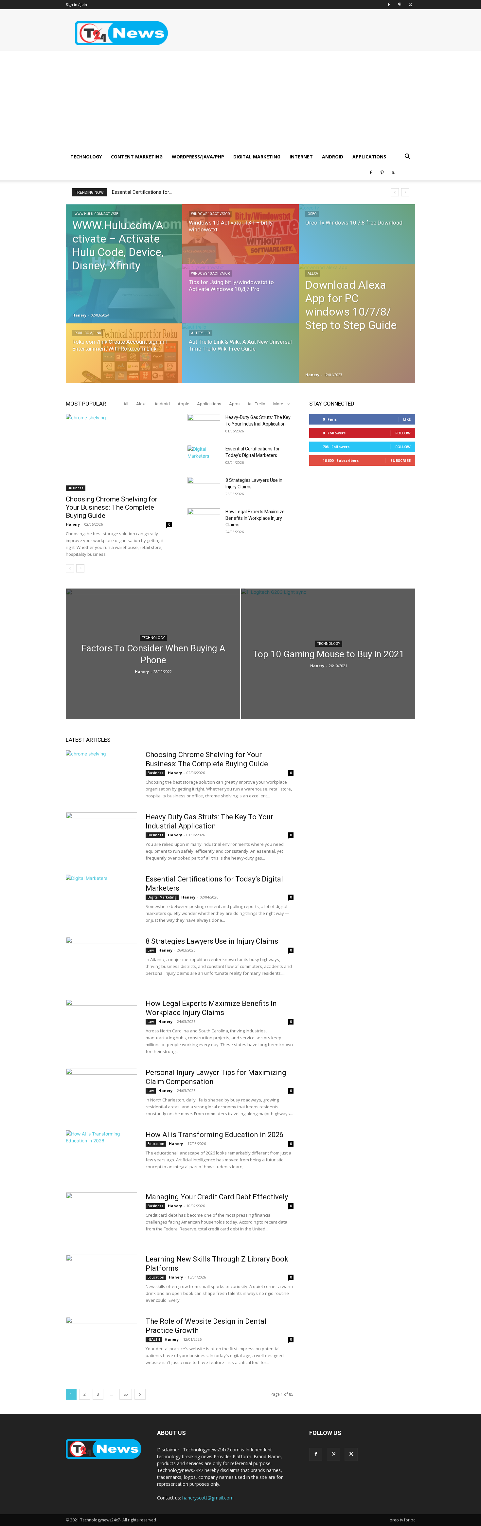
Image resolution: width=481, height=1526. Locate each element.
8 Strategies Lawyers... (136, 192)
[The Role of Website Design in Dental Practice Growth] (101, 1341)
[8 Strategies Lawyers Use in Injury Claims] (203, 488)
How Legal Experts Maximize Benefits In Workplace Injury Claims (255, 518)
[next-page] (80, 568)
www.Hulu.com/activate (96, 214)
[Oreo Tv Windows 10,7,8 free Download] (357, 240)
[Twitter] (410, 4)
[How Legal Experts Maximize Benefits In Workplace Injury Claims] (203, 519)
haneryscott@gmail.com (208, 1498)
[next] (405, 192)
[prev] (395, 192)
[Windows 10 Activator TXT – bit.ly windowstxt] (240, 240)
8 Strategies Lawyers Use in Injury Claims (212, 941)
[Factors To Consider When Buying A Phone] (153, 654)
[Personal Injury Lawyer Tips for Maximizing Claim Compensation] (101, 1092)
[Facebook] (389, 4)
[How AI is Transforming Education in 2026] (101, 1154)
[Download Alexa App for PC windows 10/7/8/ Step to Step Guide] (357, 323)
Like (407, 419)
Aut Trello (200, 333)
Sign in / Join (76, 4)
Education (156, 1143)
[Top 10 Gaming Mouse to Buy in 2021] (328, 664)
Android (332, 157)
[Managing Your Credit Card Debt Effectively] (101, 1217)
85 (125, 1394)
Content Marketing (137, 157)
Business (75, 488)
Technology (86, 157)
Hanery (79, 315)
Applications (369, 157)
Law (151, 950)
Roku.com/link (88, 333)
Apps (234, 403)
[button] (407, 157)
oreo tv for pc (402, 1520)
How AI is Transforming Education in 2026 (214, 1135)
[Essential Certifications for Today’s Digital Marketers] (203, 456)
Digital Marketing (256, 157)
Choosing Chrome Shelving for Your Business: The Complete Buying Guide (111, 507)
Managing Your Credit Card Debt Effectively (217, 1197)
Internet (301, 157)
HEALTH (154, 1339)
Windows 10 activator (210, 214)
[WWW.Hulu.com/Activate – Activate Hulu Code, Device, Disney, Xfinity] (124, 263)
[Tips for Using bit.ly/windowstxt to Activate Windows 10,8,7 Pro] (240, 300)
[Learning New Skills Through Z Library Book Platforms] (101, 1279)
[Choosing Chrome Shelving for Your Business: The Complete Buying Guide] (119, 452)
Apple (183, 403)
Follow (403, 432)
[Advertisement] (240, 100)
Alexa (313, 273)
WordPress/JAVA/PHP (198, 157)
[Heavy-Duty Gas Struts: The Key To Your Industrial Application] (203, 425)
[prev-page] (70, 568)
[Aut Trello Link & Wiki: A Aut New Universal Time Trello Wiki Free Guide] (240, 359)
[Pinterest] (399, 4)
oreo (312, 214)
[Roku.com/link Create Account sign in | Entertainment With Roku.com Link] (124, 359)
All (125, 403)
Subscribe (400, 460)
